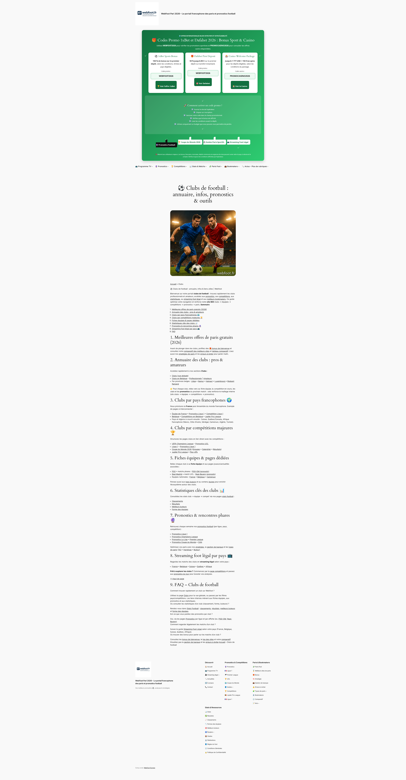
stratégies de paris (187, 354)
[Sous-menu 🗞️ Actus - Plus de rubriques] (267, 166)
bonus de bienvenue (191, 639)
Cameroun (211, 477)
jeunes (211, 482)
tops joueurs (191, 482)
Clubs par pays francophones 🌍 (186, 315)
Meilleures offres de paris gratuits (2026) (189, 309)
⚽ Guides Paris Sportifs (213, 142)
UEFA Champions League (182, 444)
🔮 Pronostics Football (165, 145)
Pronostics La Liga (180, 539)
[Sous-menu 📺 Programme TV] (152, 166)
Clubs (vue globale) (180, 376)
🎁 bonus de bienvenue (219, 348)
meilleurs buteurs (227, 608)
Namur (201, 381)
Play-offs (194, 452)
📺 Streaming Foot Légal (237, 142)
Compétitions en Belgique (192, 416)
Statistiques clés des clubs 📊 (184, 323)
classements (205, 608)
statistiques (175, 299)
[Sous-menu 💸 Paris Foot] (221, 166)
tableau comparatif (220, 351)
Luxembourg (220, 381)
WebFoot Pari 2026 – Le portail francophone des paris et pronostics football (198, 13)
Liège (193, 381)
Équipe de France (179, 414)
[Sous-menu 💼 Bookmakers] (238, 166)
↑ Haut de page (177, 579)
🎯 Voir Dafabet (203, 83)
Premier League (196, 539)
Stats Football (193, 608)
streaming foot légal (192, 299)
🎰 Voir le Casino (240, 86)
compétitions (224, 296)
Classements (177, 501)
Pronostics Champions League (185, 537)
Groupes (196, 449)
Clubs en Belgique (179, 378)
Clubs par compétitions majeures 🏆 (187, 318)
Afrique (209, 566)
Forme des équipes (180, 509)
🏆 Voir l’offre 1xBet (166, 86)
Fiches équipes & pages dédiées (185, 320)
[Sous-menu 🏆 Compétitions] (186, 166)
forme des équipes (180, 611)
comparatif (225, 639)
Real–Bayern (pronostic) (205, 474)
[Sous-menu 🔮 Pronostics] (168, 166)
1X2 (179, 550)
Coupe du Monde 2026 (182, 449)
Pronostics (190, 619)
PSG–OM (222, 619)
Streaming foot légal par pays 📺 (186, 329)
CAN (200, 542)
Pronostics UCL (201, 444)
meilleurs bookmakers (216, 299)
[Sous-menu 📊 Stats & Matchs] (206, 166)
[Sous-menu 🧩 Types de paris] (266, 691)
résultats (215, 608)
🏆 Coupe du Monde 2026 (189, 142)
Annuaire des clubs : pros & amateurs (188, 312)
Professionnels (195, 378)
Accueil (173, 284)
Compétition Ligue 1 (214, 414)
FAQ (173, 331)
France (192, 477)
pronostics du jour (181, 574)
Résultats (217, 449)
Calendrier (206, 449)
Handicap (187, 550)
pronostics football (205, 526)
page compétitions (218, 571)
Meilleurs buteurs (179, 507)
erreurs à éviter (206, 354)
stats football (227, 496)
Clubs (186, 595)
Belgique (175, 416)
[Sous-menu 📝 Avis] (258, 703)
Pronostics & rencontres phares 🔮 (186, 326)
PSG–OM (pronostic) (200, 471)
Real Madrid (177, 474)
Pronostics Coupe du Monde (184, 542)
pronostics (210, 296)
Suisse (192, 566)
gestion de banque (215, 547)
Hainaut (209, 381)
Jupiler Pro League (213, 416)
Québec (200, 566)
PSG (174, 471)
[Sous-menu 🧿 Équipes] (213, 732)
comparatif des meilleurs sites (196, 351)
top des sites (208, 639)
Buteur (196, 550)
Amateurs (207, 378)
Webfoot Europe (149, 768)
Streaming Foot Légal (193, 629)
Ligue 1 (175, 447)
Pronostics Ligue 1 (196, 414)
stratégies (199, 547)
